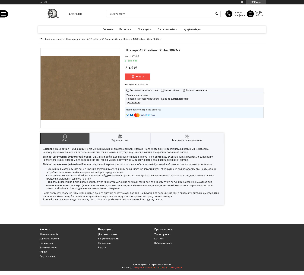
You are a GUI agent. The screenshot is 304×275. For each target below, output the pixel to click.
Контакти (159, 238)
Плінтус (43, 252)
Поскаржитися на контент (144, 267)
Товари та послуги (54, 39)
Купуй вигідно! (192, 29)
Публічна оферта (163, 243)
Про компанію (166, 29)
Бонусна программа (108, 238)
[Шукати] (216, 14)
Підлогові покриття (50, 238)
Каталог (124, 29)
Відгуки (102, 247)
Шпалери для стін (75, 39)
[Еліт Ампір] (53, 14)
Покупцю (143, 29)
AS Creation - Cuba (110, 39)
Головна (108, 29)
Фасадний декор (48, 247)
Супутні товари (47, 256)
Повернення (104, 243)
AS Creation (93, 39)
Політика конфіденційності (170, 267)
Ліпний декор (47, 243)
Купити (140, 76)
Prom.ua (167, 265)
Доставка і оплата (107, 234)
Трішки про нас (162, 234)
